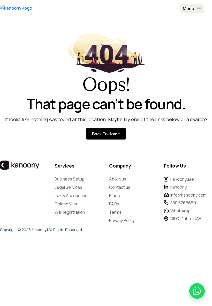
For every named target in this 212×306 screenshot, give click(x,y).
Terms (115, 212)
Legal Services (68, 187)
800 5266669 (183, 203)
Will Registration (70, 212)
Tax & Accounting (71, 195)
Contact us (119, 187)
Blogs (114, 195)
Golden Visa (66, 204)
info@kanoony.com (188, 195)
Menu (188, 8)
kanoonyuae (182, 179)
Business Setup (70, 179)
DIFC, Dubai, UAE (185, 218)
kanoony (178, 187)
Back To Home (106, 134)
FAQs (114, 204)
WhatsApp (180, 211)
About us (117, 179)
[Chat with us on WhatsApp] (197, 291)
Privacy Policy (122, 220)
